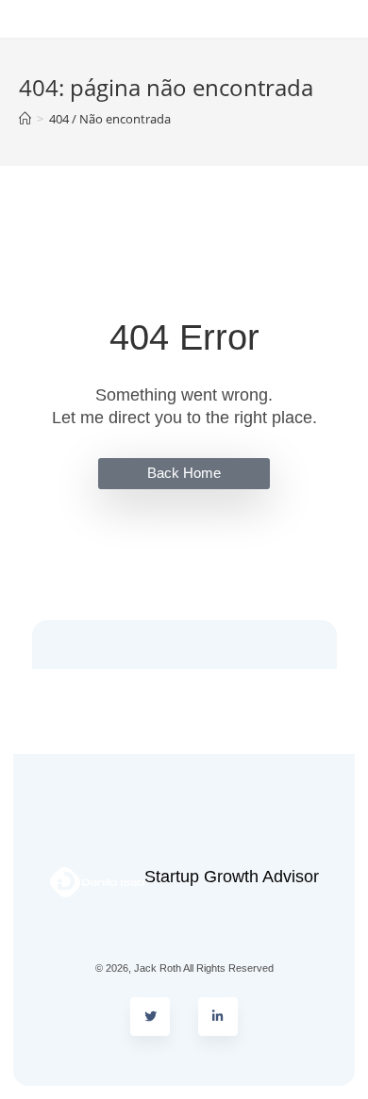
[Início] (25, 118)
